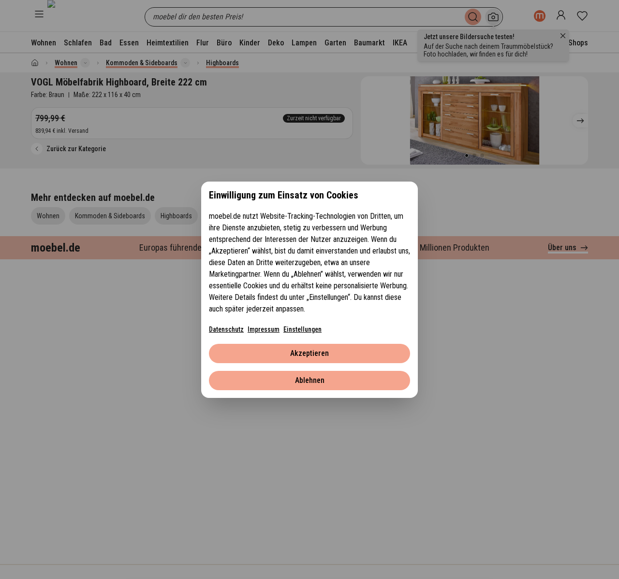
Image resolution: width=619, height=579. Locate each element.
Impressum (264, 329)
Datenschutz (226, 329)
